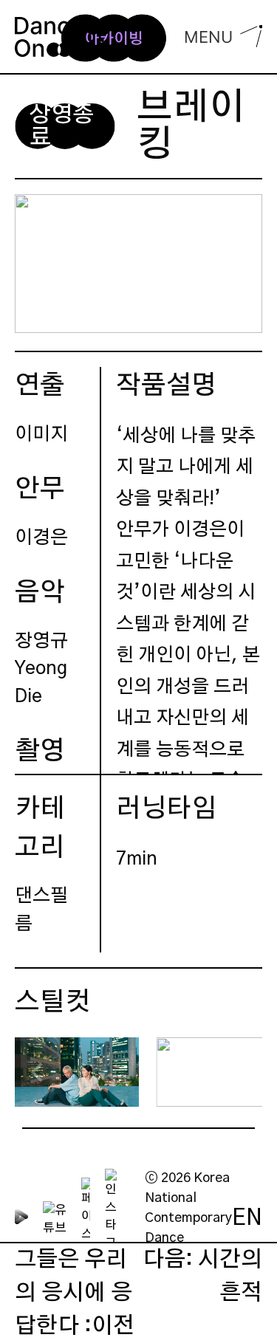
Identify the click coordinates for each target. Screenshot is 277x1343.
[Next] (238, 1072)
